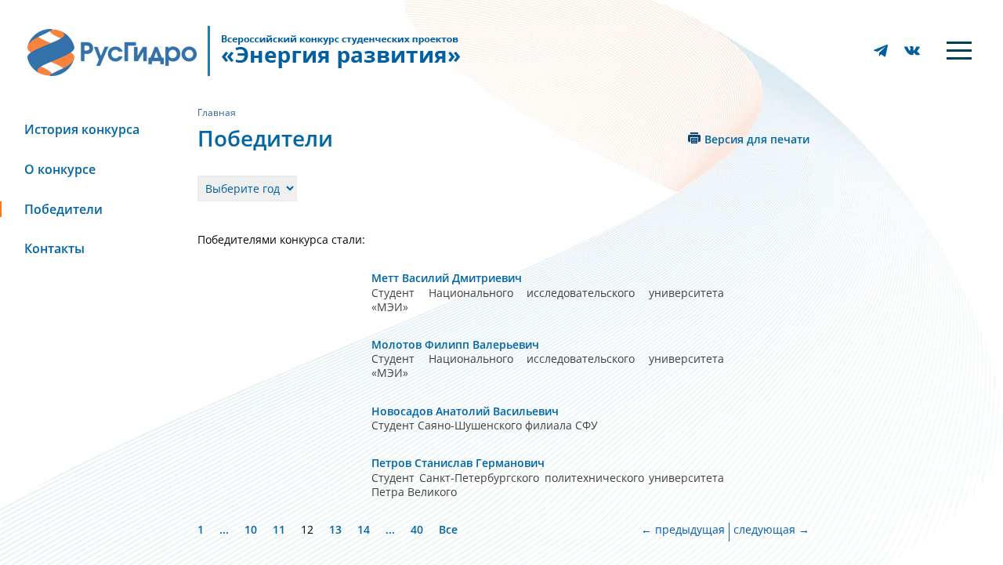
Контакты (54, 248)
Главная (216, 112)
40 (417, 529)
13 (335, 529)
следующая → (771, 530)
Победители (63, 209)
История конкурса (81, 129)
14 (363, 529)
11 (279, 529)
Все (448, 529)
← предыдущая (683, 530)
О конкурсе (60, 169)
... (224, 529)
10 (250, 529)
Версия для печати (756, 139)
